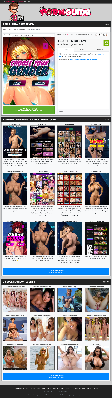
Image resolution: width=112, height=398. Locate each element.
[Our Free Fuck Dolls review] (69, 238)
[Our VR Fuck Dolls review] (15, 141)
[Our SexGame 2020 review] (42, 238)
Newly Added (19, 388)
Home (5, 29)
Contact (45, 388)
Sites (10, 29)
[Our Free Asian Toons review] (69, 189)
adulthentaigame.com (27, 35)
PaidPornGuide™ (63, 391)
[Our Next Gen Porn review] (97, 238)
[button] (29, 110)
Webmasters (55, 388)
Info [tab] (82, 50)
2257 (63, 388)
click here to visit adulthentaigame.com (83, 59)
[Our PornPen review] (69, 141)
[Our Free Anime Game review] (15, 238)
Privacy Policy (92, 388)
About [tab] (66, 50)
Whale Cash (72, 112)
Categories (30, 388)
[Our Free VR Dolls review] (97, 189)
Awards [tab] (100, 50)
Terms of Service (78, 388)
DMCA (68, 388)
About (38, 388)
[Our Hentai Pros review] (42, 189)
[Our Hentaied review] (42, 141)
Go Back (106, 24)
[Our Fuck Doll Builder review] (15, 189)
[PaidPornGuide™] (13, 11)
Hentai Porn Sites (19, 29)
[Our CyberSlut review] (97, 141)
